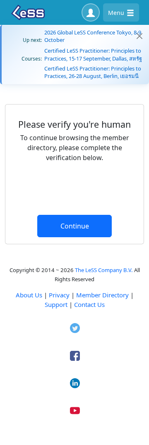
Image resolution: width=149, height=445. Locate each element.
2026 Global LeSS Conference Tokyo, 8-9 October (92, 36)
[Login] (91, 12)
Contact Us (89, 304)
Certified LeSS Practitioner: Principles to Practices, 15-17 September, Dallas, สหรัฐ (93, 54)
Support (56, 304)
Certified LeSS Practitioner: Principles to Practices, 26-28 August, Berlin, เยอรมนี (92, 72)
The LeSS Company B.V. (104, 270)
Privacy (59, 295)
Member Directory (102, 295)
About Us (29, 295)
